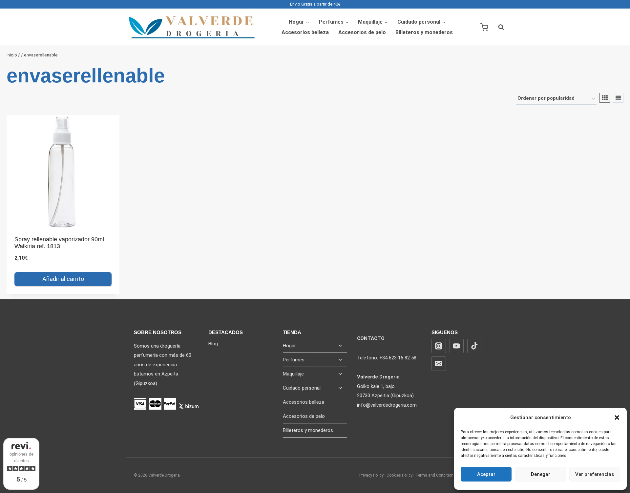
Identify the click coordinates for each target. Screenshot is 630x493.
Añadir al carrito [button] (63, 278)
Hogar (289, 346)
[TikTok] (474, 346)
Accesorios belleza (305, 32)
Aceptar (486, 474)
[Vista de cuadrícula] (604, 98)
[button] (617, 417)
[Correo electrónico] (438, 363)
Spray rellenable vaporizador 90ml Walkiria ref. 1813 (59, 243)
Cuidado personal (302, 388)
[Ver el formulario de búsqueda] (498, 27)
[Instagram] (438, 346)
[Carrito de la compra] (484, 27)
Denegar (540, 474)
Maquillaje (293, 374)
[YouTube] (457, 346)
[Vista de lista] (618, 98)
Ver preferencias (594, 474)
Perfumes (293, 360)
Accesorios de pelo (362, 32)
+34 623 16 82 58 (397, 358)
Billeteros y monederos (424, 32)
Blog (213, 344)
